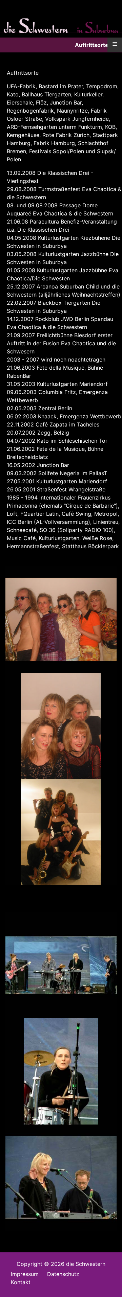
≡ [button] (115, 44)
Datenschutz (63, 1274)
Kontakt (20, 1282)
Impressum (25, 1274)
